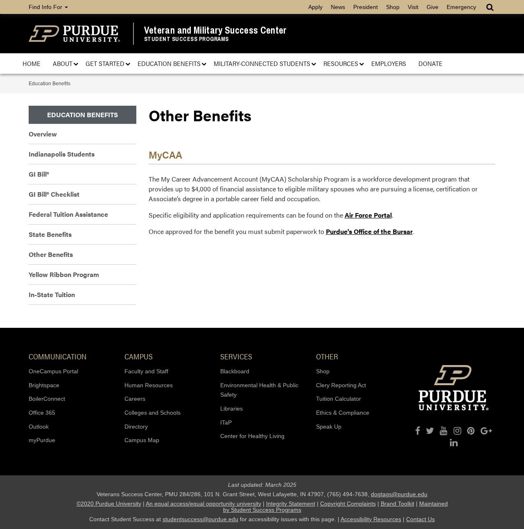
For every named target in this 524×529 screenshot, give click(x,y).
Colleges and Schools (152, 412)
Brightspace (44, 385)
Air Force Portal (368, 215)
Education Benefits (169, 63)
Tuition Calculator (338, 398)
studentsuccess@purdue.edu (200, 519)
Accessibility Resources (371, 519)
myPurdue (42, 440)
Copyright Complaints (348, 503)
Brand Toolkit (397, 503)
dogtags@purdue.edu (399, 494)
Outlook (39, 426)
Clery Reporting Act (341, 385)
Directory (136, 426)
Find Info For (46, 7)
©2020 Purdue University (109, 503)
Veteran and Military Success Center (215, 30)
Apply (315, 7)
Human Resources (148, 385)
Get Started (105, 63)
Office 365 (42, 412)
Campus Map (141, 440)
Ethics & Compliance (342, 412)
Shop (393, 7)
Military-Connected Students (262, 63)
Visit (413, 7)
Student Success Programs (186, 39)
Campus (138, 356)
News (338, 7)
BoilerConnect (47, 398)
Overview (43, 133)
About (62, 63)
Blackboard (234, 371)
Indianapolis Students (62, 154)
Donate (430, 63)
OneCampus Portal (53, 371)
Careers (134, 398)
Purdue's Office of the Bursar (369, 231)
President (365, 7)
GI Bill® (39, 174)
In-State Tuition (52, 294)
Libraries (231, 408)
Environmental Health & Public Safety (259, 390)
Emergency (461, 7)
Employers (388, 63)
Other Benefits (51, 254)
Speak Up (328, 426)
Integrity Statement (290, 503)
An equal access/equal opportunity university (203, 503)
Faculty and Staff (146, 371)
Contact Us (420, 519)
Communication (57, 356)
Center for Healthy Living (252, 436)
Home (32, 63)
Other (327, 356)
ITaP (226, 422)
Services (236, 356)
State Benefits (50, 234)
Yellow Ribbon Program (64, 274)
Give (432, 7)
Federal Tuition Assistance (68, 214)
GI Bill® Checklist (54, 194)
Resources (340, 63)
